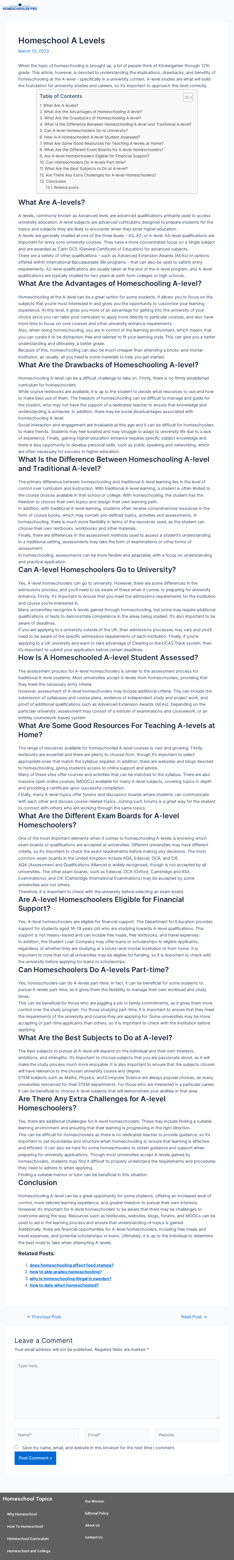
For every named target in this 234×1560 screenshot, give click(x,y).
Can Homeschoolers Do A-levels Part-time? (86, 162)
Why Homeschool (22, 1514)
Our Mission (94, 1501)
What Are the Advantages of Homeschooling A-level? (93, 111)
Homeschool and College (29, 1551)
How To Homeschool (25, 1526)
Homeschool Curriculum (28, 1539)
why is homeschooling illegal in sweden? (70, 1278)
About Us (92, 1525)
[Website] (187, 1436)
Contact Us (94, 1537)
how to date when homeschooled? (64, 1285)
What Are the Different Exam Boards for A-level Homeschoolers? (103, 149)
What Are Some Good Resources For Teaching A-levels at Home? (103, 143)
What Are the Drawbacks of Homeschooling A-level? (92, 118)
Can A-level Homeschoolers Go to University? (86, 130)
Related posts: (67, 187)
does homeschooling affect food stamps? (72, 1265)
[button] (136, 8)
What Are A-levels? (60, 105)
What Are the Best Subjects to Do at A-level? (86, 168)
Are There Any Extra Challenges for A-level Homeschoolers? (101, 175)
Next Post (194, 1317)
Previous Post (44, 1317)
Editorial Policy (96, 1513)
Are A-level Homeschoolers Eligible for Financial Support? (97, 156)
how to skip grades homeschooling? (66, 1271)
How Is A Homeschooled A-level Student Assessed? (92, 137)
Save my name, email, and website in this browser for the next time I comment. (98, 1447)
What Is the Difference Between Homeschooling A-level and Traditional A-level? (117, 124)
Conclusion (56, 181)
